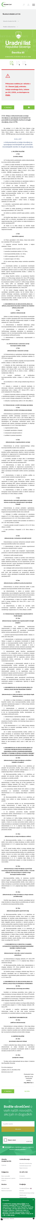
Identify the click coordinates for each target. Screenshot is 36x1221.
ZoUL (17, 86)
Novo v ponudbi (6, 1176)
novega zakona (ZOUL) (19, 1203)
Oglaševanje (23, 1195)
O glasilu (4, 1165)
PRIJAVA (18, 1129)
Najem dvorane (24, 1168)
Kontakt (22, 1190)
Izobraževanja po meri (25, 1165)
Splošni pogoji (23, 1197)
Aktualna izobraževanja (26, 1163)
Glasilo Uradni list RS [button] (10, 21)
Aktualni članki (5, 1188)
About (28, 1188)
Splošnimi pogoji (20, 1147)
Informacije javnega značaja (27, 1193)
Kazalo (9, 107)
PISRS (8, 95)
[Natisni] (28, 107)
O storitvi (22, 1176)
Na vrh (27, 1091)
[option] (18, 52)
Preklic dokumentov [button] (9, 27)
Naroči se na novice (7, 1190)
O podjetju (22, 1188)
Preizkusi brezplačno (25, 1178)
